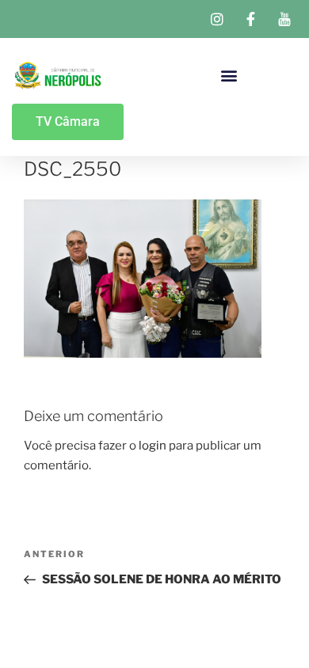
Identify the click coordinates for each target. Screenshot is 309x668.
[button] (229, 75)
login (152, 445)
